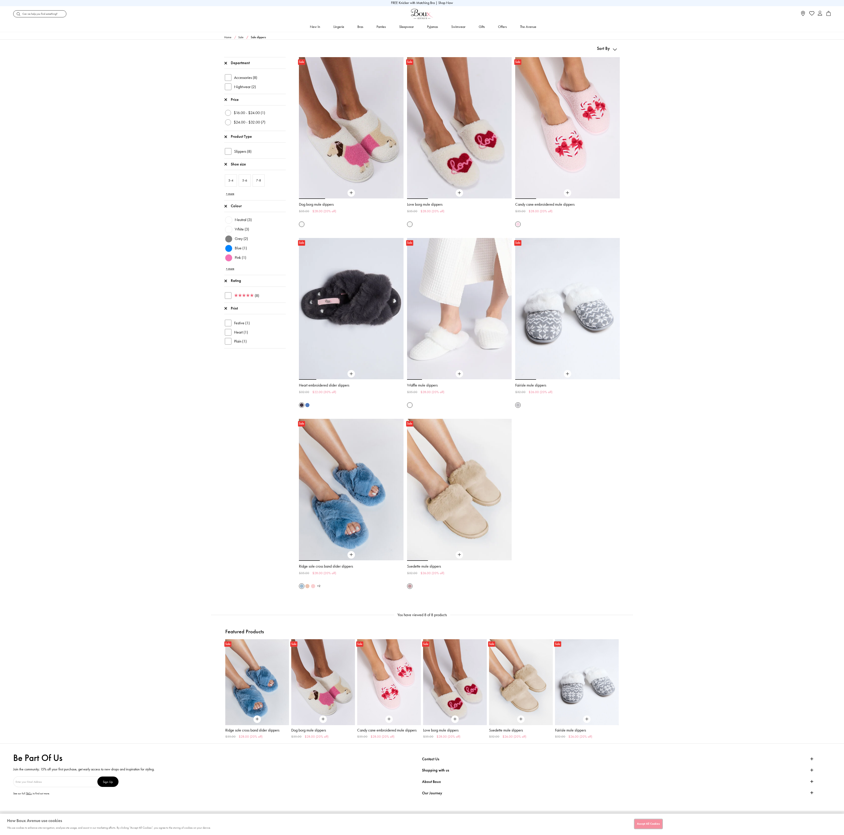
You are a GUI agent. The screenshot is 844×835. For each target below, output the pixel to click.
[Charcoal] (301, 405)
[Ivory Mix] (301, 224)
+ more (230, 194)
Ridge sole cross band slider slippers (326, 566)
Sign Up (108, 782)
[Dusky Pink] (313, 586)
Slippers (242, 151)
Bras (360, 27)
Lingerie (338, 27)
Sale (241, 37)
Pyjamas (432, 27)
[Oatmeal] (307, 586)
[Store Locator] (803, 15)
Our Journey (432, 793)
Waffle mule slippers (422, 385)
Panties (381, 27)
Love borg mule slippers (424, 204)
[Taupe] (410, 586)
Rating (236, 280)
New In (315, 27)
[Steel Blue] (301, 586)
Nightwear (245, 86)
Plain (240, 341)
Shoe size (238, 164)
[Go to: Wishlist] (811, 14)
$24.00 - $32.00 (249, 122)
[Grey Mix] (518, 405)
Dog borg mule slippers (316, 204)
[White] (410, 405)
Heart (241, 332)
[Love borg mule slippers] (459, 193)
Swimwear (458, 27)
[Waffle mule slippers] (459, 374)
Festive (242, 323)
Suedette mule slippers (424, 566)
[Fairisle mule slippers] (567, 374)
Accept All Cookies (648, 824)
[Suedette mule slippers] (459, 554)
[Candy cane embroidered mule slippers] (567, 193)
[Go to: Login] (820, 14)
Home (227, 37)
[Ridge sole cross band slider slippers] (351, 554)
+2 (318, 586)
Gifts (482, 27)
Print (234, 308)
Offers (502, 27)
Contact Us (430, 759)
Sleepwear (406, 27)
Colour (236, 205)
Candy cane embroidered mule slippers (545, 204)
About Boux (431, 781)
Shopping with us (435, 770)
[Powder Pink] (518, 224)
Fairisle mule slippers (530, 385)
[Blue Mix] (307, 405)
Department (240, 62)
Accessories (245, 77)
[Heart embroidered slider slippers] (351, 374)
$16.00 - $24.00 (249, 112)
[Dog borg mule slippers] (351, 193)
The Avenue (528, 27)
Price (235, 99)
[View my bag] (828, 15)
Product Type (241, 136)
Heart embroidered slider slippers (324, 385)
